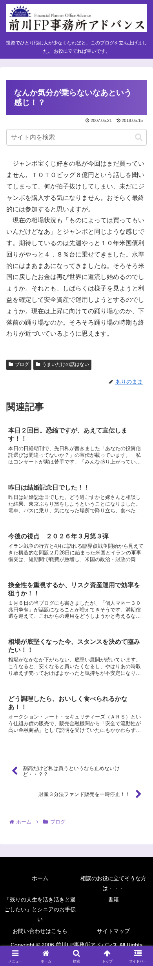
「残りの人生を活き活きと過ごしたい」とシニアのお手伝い (40, 909)
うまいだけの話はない (65, 364)
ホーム (40, 878)
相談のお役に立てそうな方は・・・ (113, 883)
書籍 (113, 899)
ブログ (22, 364)
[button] (139, 137)
